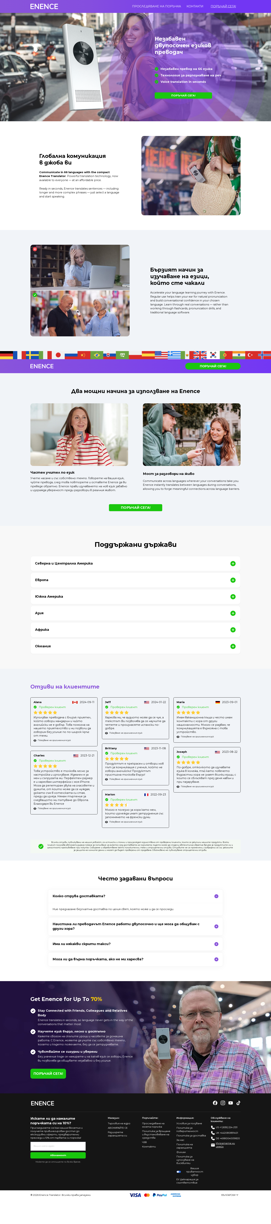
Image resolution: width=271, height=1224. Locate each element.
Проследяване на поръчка (156, 6)
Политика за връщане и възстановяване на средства (156, 1134)
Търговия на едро (119, 1123)
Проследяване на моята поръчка (153, 1125)
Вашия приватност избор (194, 1171)
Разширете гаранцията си (117, 1134)
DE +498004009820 (228, 1138)
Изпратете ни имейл (225, 1145)
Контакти (195, 6)
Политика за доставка (191, 1135)
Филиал (181, 1152)
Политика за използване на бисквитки (185, 1160)
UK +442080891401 (227, 1132)
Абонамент (58, 1155)
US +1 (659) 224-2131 (226, 1127)
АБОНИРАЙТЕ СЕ (118, 1127)
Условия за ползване (189, 1123)
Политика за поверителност (187, 1129)
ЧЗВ (144, 1142)
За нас (180, 1140)
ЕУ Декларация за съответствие (187, 1181)
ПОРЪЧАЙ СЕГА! (223, 6)
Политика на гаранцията (184, 1146)
